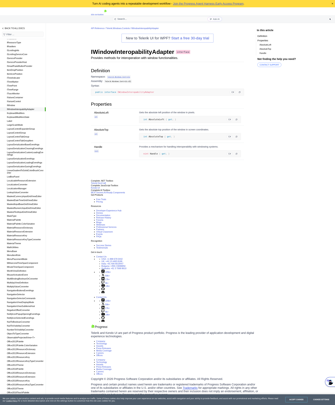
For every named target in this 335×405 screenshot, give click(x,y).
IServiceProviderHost (17, 62)
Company (100, 341)
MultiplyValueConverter (18, 286)
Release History (103, 218)
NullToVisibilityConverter (18, 326)
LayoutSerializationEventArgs (21, 159)
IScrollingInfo (13, 50)
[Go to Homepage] (105, 14)
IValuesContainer (15, 97)
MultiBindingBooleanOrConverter (22, 279)
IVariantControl (14, 101)
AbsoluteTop (101, 129)
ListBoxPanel (13, 177)
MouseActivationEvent (17, 275)
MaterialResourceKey (17, 235)
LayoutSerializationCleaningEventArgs (25, 148)
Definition (100, 70)
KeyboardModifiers (15, 113)
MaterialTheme (14, 243)
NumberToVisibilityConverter (20, 330)
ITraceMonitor (13, 93)
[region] (167, 399)
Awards (99, 346)
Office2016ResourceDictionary (21, 373)
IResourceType (14, 42)
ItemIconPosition (14, 74)
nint (96, 151)
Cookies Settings (321, 399)
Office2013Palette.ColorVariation (22, 345)
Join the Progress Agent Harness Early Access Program (208, 3)
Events (99, 234)
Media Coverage (104, 351)
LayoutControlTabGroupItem (20, 141)
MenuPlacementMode (17, 259)
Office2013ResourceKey (18, 357)
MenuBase (12, 251)
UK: (111, 261)
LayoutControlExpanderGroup (21, 129)
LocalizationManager (16, 188)
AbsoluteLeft (101, 112)
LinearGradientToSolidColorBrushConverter (25, 171)
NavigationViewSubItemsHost (21, 306)
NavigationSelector (16, 294)
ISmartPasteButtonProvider (19, 66)
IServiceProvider (14, 58)
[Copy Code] (239, 92)
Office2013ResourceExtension (21, 353)
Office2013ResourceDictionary (21, 349)
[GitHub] (103, 290)
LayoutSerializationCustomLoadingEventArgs (25, 153)
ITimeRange (12, 90)
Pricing (99, 202)
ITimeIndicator (13, 78)
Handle (98, 146)
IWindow (11, 105)
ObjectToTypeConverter (18, 334)
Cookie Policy (11, 401)
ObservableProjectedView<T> (21, 337)
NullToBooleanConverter (18, 322)
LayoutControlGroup (16, 133)
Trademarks (190, 387)
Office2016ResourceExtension (21, 377)
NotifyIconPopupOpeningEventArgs (23, 314)
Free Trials (101, 199)
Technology (101, 343)
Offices (99, 355)
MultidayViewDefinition (17, 283)
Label (9, 121)
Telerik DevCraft (98, 183)
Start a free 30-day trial (190, 38)
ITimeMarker (12, 82)
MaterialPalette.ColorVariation (21, 224)
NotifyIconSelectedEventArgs (20, 318)
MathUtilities (12, 247)
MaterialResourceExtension (20, 232)
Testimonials (102, 248)
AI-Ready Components (114, 192)
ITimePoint (12, 86)
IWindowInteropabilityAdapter (20, 109)
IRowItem (11, 46)
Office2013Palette (15, 341)
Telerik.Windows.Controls (118, 28)
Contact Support (269, 65)
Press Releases (103, 348)
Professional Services (106, 227)
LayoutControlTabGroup (18, 137)
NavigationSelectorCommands (21, 298)
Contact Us (101, 257)
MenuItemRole (14, 255)
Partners (100, 229)
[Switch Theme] (330, 19)
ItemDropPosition (15, 70)
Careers (100, 353)
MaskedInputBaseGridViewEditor (22, 204)
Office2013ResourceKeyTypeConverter (25, 361)
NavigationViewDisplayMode (20, 302)
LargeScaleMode (15, 125)
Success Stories (103, 245)
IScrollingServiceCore (17, 54)
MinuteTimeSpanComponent (20, 267)
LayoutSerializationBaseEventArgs (23, 144)
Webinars (100, 225)
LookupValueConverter (17, 192)
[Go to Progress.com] (99, 328)
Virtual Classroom (104, 232)
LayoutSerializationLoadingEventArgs (24, 163)
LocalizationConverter (17, 184)
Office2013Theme (15, 365)
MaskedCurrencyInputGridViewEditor (24, 196)
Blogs (99, 222)
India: (112, 264)
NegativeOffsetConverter (18, 310)
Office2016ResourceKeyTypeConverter (25, 385)
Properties (101, 104)
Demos (99, 213)
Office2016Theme (15, 388)
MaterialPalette (14, 220)
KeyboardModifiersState (18, 117)
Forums (99, 220)
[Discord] (103, 293)
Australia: (113, 268)
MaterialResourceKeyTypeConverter (24, 239)
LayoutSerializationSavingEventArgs (24, 166)
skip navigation (97, 14)
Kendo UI (95, 188)
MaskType (11, 216)
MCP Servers (97, 192)
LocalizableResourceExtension (21, 181)
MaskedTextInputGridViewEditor (22, 212)
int (96, 117)
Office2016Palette (15, 369)
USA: (112, 259)
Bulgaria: (113, 266)
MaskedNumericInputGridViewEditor (24, 208)
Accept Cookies (296, 399)
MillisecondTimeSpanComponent (22, 263)
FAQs (98, 236)
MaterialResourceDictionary (20, 228)
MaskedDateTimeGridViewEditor (22, 200)
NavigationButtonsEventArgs (20, 290)
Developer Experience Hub (108, 210)
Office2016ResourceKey (18, 381)
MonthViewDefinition (16, 271)
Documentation (103, 215)
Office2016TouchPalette (18, 392)
